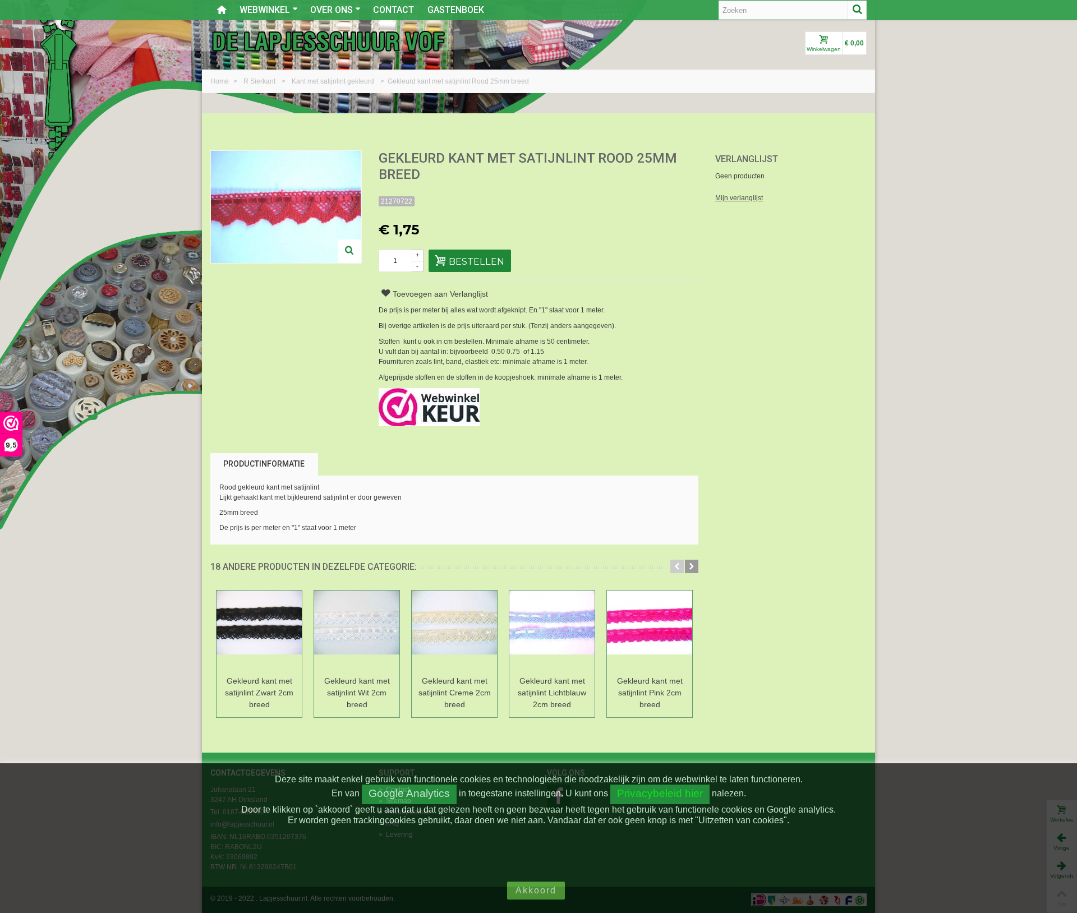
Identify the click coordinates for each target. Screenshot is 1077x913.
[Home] (221, 10)
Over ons (331, 9)
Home (220, 81)
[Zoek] (857, 10)
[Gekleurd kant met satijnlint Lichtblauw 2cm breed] (552, 631)
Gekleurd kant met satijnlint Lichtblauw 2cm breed (552, 692)
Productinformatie (264, 463)
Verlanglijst (746, 159)
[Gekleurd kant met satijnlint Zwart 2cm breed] (259, 631)
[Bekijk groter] (349, 251)
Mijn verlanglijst (739, 198)
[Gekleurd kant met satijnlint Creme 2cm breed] (454, 631)
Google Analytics (409, 793)
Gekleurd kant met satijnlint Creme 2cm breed (454, 692)
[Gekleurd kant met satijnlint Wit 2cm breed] (356, 631)
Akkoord (536, 890)
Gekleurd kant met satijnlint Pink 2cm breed (650, 692)
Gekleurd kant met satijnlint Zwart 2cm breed (259, 692)
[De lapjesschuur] (328, 41)
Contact (393, 9)
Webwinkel (265, 9)
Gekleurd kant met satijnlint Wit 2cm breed (357, 692)
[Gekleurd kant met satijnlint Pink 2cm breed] (649, 631)
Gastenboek (455, 9)
